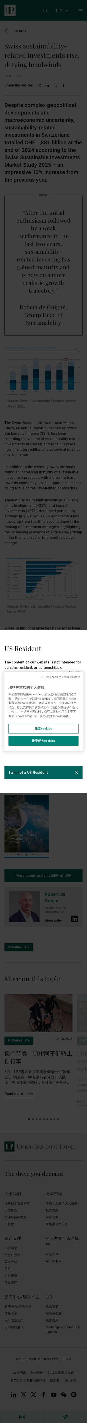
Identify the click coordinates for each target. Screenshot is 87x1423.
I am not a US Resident (28, 772)
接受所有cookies (43, 740)
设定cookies (43, 728)
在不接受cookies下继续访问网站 (60, 677)
